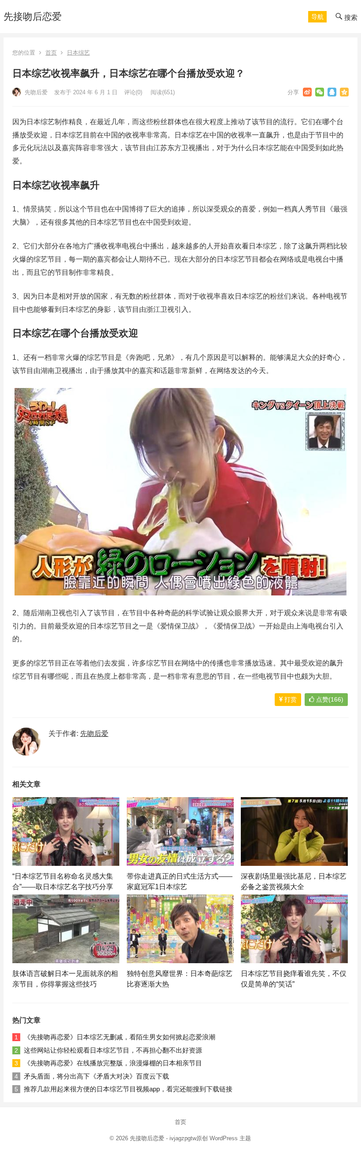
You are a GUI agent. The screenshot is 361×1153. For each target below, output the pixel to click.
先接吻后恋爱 (33, 16)
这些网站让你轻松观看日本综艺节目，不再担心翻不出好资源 (113, 1050)
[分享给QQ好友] (332, 92)
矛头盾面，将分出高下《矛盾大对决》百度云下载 (96, 1076)
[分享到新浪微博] (307, 92)
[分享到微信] (319, 92)
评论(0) (133, 92)
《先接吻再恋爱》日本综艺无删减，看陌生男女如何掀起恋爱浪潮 (119, 1037)
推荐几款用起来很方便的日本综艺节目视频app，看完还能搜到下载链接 (128, 1089)
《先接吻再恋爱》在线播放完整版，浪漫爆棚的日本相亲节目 (113, 1063)
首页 (51, 52)
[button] (317, 16)
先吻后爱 (35, 92)
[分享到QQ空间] (344, 92)
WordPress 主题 (230, 1138)
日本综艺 (78, 52)
